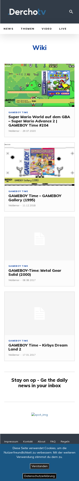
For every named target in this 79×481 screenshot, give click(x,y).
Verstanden (40, 466)
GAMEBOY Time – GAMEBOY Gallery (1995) (34, 197)
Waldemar (13, 130)
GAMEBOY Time (18, 112)
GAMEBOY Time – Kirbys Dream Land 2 (38, 347)
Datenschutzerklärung (39, 476)
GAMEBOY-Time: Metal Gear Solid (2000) (34, 272)
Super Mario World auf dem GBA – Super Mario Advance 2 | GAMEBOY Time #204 (39, 121)
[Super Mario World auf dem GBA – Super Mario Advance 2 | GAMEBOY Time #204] (39, 85)
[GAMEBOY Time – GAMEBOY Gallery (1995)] (39, 164)
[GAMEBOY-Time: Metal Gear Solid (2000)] (39, 238)
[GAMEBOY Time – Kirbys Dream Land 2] (39, 313)
